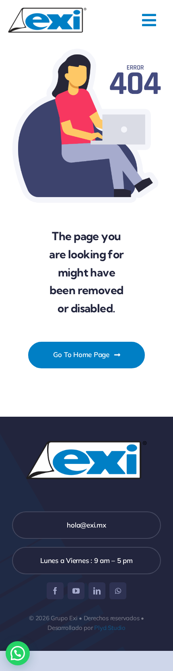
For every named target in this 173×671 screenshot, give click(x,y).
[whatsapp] (117, 590)
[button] (18, 653)
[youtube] (76, 590)
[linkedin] (97, 590)
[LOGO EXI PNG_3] (47, 11)
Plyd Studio (110, 628)
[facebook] (55, 590)
